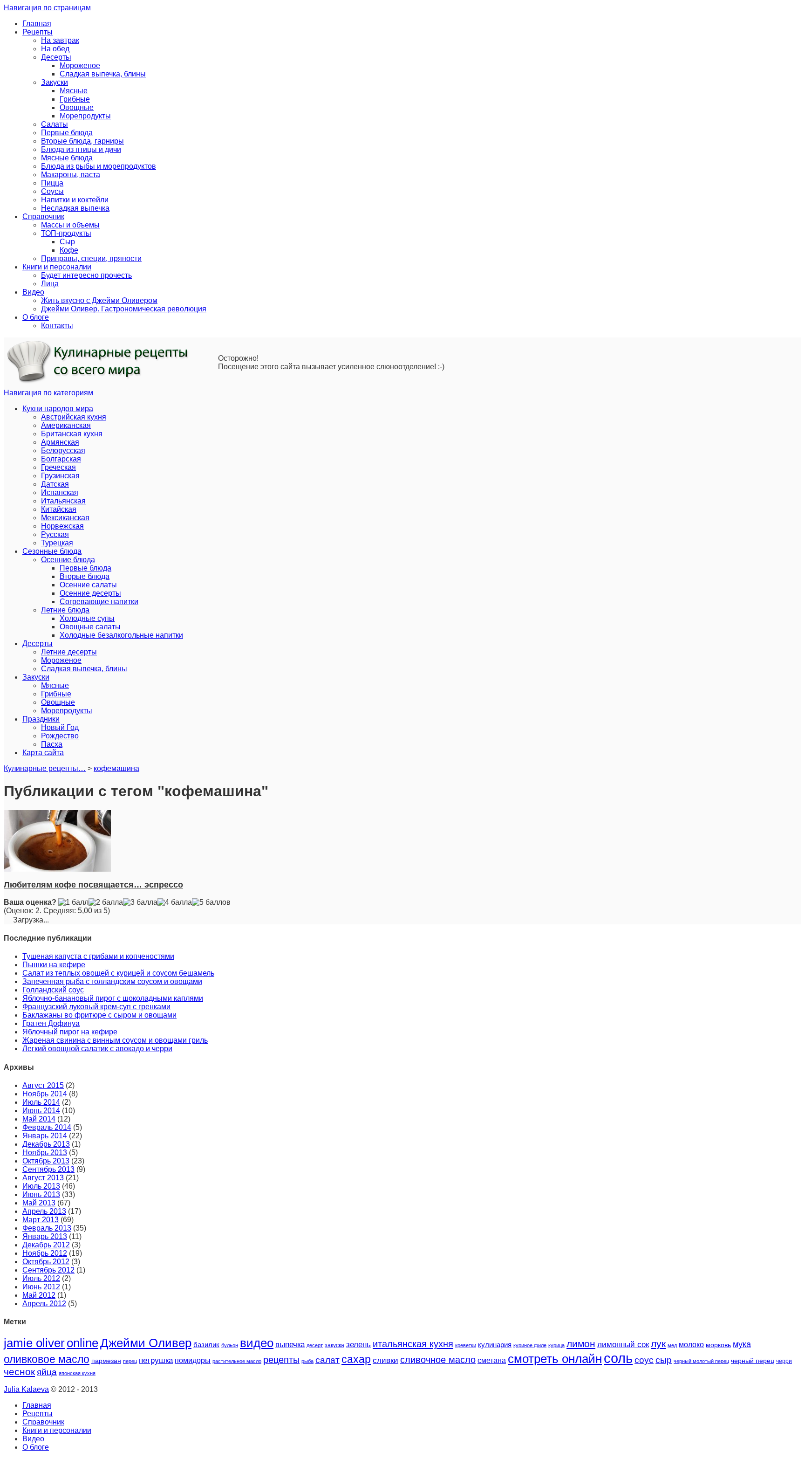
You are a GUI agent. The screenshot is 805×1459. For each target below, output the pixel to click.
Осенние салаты (88, 585)
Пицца (52, 183)
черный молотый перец (701, 1361)
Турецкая (57, 543)
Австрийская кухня (73, 417)
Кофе (69, 250)
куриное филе (529, 1345)
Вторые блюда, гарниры (82, 141)
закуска (334, 1345)
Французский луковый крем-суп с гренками (96, 1007)
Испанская (59, 492)
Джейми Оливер (145, 1343)
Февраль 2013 (46, 1228)
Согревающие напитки (99, 602)
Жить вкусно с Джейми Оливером (99, 300)
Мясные (74, 91)
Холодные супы (87, 618)
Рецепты (37, 32)
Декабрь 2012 (46, 1245)
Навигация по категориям (48, 393)
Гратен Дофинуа (51, 1023)
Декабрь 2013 (46, 1144)
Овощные (77, 107)
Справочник (43, 216)
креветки (465, 1345)
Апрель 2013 (44, 1211)
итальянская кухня (413, 1344)
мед (672, 1345)
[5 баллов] (211, 902)
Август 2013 (43, 1178)
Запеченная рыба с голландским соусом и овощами (112, 981)
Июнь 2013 (41, 1194)
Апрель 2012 (44, 1304)
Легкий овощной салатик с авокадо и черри (97, 1049)
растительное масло (236, 1361)
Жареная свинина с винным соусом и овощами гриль (115, 1040)
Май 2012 (38, 1295)
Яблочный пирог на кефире (69, 1032)
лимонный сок (623, 1344)
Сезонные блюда (52, 551)
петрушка (156, 1360)
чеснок (19, 1371)
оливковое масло (46, 1359)
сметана (492, 1360)
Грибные (75, 99)
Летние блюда (65, 610)
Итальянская (63, 501)
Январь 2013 (44, 1236)
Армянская (60, 442)
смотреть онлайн (555, 1358)
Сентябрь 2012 (48, 1270)
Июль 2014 (41, 1102)
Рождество (60, 736)
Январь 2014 (44, 1136)
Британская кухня (71, 434)
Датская (55, 484)
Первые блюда (67, 133)
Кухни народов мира (57, 409)
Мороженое (80, 65)
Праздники (41, 719)
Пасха (51, 744)
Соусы (52, 191)
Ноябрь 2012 (44, 1253)
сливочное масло (438, 1360)
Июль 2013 (41, 1186)
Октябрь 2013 (45, 1161)
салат (327, 1360)
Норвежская (62, 526)
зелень (358, 1344)
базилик (206, 1345)
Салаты (54, 124)
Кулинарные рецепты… (45, 768)
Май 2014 (38, 1119)
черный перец (752, 1360)
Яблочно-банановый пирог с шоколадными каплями (112, 998)
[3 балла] (140, 902)
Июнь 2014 (41, 1111)
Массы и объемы (70, 225)
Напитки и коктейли (75, 200)
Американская (66, 425)
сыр (663, 1360)
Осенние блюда (68, 560)
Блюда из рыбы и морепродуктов (98, 166)
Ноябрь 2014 (44, 1094)
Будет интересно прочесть (86, 275)
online (82, 1342)
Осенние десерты (90, 593)
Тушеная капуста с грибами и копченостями (98, 956)
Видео (33, 292)
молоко (691, 1344)
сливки (385, 1360)
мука (742, 1344)
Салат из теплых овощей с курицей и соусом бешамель (118, 973)
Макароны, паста (70, 175)
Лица (50, 284)
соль (618, 1358)
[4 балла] (174, 902)
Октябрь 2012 (45, 1262)
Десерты (56, 57)
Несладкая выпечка (75, 208)
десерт (315, 1345)
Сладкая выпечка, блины (103, 74)
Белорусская (63, 450)
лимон (580, 1343)
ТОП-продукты (66, 233)
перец (130, 1361)
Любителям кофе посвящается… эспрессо (93, 884)
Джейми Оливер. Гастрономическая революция (123, 309)
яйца (47, 1372)
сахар (356, 1359)
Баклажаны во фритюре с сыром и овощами (99, 1015)
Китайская (58, 509)
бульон (229, 1345)
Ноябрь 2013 (44, 1152)
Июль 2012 (41, 1278)
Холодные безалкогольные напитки (121, 635)
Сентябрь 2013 (48, 1169)
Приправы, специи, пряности (91, 258)
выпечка (290, 1344)
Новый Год (60, 727)
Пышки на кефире (53, 965)
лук (658, 1343)
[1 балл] (73, 902)
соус (644, 1360)
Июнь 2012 (41, 1287)
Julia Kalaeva (26, 1389)
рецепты (281, 1360)
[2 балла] (106, 902)
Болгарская (61, 459)
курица (556, 1345)
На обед (55, 49)
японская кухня (77, 1373)
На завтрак (60, 40)
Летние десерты (69, 652)
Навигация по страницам (47, 8)
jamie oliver (34, 1342)
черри (784, 1361)
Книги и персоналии (56, 267)
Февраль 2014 (46, 1127)
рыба (307, 1361)
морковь (718, 1345)
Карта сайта (43, 753)
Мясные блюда (67, 158)
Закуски (54, 82)
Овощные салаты (90, 627)
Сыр (67, 242)
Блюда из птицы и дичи (81, 149)
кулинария (495, 1345)
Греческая (58, 467)
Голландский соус (53, 990)
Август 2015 (43, 1085)
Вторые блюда (84, 576)
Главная (36, 24)
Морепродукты (85, 116)
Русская (55, 534)
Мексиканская (65, 518)
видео (256, 1342)
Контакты (57, 326)
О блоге (35, 317)
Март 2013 (40, 1220)
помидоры (193, 1360)
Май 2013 (38, 1203)
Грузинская (60, 476)
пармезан (106, 1360)
